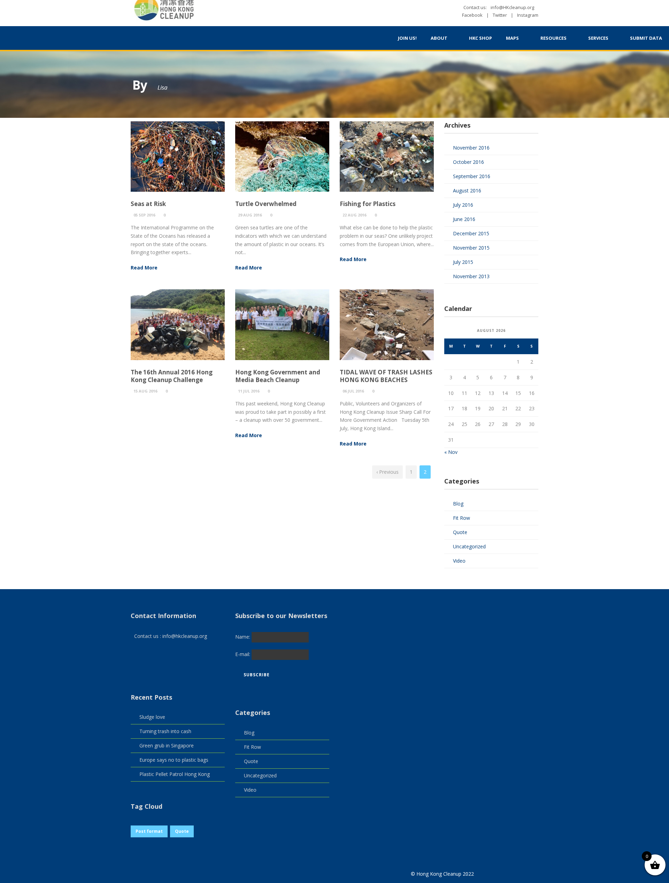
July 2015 (463, 262)
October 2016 (468, 162)
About (439, 38)
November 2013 (471, 276)
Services (598, 38)
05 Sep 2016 (144, 215)
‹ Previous (387, 472)
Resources (553, 38)
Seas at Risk (148, 204)
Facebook (472, 15)
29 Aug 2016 (250, 215)
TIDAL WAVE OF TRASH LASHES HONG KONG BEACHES (386, 376)
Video (459, 560)
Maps (512, 38)
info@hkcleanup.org (184, 636)
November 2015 (471, 247)
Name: (243, 636)
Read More (144, 267)
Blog (458, 503)
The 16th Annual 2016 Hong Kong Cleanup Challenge (172, 376)
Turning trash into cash (165, 731)
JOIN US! (407, 38)
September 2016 (471, 176)
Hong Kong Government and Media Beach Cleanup (277, 376)
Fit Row (461, 518)
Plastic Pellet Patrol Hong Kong (174, 774)
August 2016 (467, 190)
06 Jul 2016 (353, 391)
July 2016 (463, 204)
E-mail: (243, 654)
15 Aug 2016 (145, 391)
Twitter (500, 15)
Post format (149, 831)
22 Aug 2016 (354, 215)
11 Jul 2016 (248, 391)
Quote (460, 532)
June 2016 (464, 219)
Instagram (527, 15)
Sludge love (152, 717)
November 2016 (471, 147)
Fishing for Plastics (367, 204)
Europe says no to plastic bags (173, 759)
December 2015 (471, 233)
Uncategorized (469, 546)
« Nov (450, 452)
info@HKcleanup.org (512, 7)
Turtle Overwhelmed (266, 204)
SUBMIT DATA (646, 38)
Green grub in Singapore (166, 745)
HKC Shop (480, 38)
